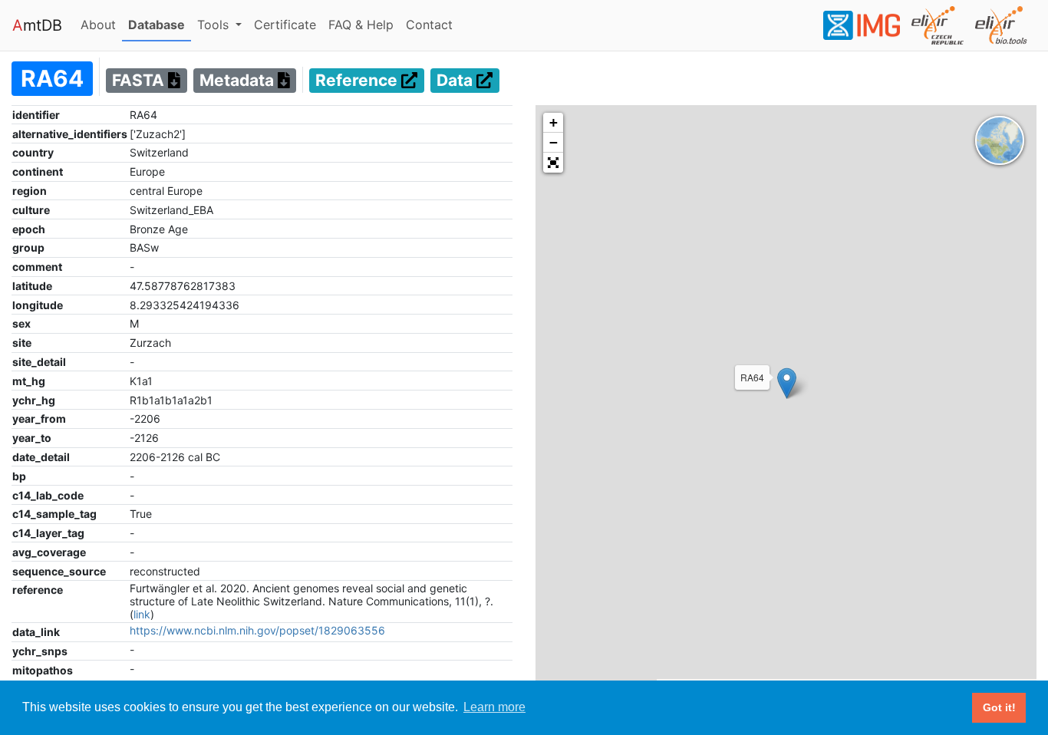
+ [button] (553, 122)
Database (159, 24)
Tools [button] (214, 24)
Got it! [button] (999, 707)
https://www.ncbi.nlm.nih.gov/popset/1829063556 (257, 630)
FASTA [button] (140, 81)
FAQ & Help (364, 24)
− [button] (553, 142)
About (101, 24)
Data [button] (456, 81)
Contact (432, 24)
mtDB (37, 25)
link (141, 614)
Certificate (285, 24)
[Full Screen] (553, 163)
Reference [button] (358, 81)
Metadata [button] (238, 81)
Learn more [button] (494, 707)
